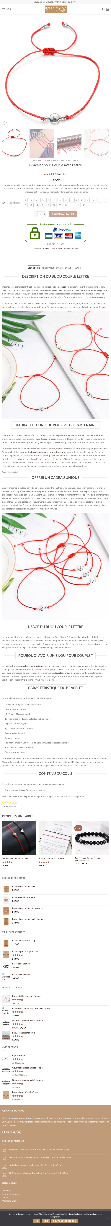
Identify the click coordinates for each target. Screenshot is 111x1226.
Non (46, 1221)
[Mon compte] (102, 9)
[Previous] (7, 73)
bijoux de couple (61, 286)
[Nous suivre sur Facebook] (4, 1132)
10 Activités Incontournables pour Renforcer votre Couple (36, 1165)
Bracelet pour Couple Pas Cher (15, 858)
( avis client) (61, 174)
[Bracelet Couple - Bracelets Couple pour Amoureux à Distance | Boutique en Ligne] (55, 9)
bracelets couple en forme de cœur (47, 452)
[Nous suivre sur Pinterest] (19, 1132)
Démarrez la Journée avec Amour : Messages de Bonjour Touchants (40, 1157)
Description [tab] (34, 268)
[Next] (103, 73)
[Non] (107, 1219)
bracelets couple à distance (32, 666)
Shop (55, 160)
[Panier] (107, 9)
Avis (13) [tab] (79, 268)
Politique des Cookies (64, 1221)
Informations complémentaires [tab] (58, 268)
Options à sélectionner (11, 203)
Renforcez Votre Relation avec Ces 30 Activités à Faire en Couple (39, 1149)
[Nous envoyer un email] (14, 1132)
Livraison (6, 1190)
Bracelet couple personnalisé (67, 248)
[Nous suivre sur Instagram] (9, 1132)
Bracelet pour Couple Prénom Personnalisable (87, 859)
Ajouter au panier (63, 214)
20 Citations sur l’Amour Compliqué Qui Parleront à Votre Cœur (39, 1173)
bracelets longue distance (67, 672)
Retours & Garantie (11, 1193)
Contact (6, 1197)
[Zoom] (5, 123)
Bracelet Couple (41, 160)
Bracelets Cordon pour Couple (51, 858)
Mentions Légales (10, 1200)
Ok (36, 1221)
